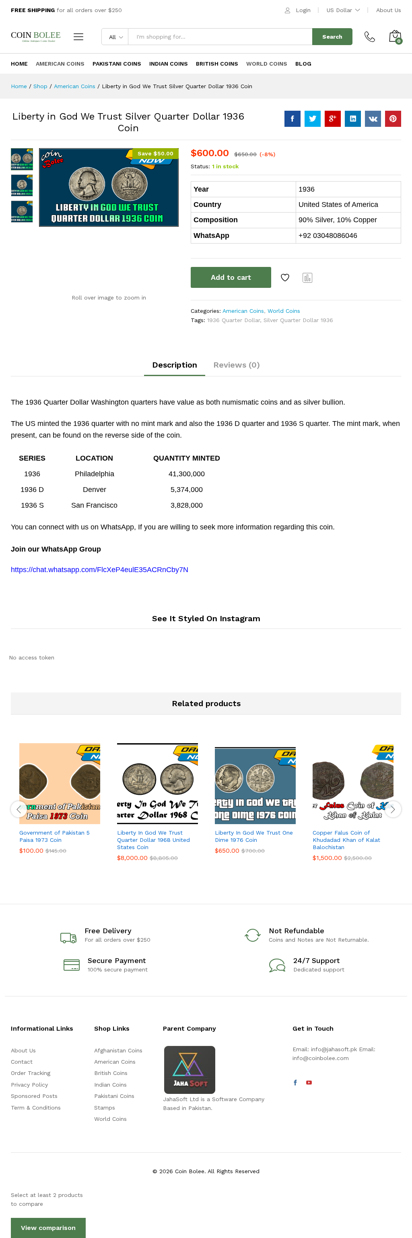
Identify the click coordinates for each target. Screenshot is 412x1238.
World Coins (266, 63)
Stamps (104, 1107)
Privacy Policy (29, 1084)
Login (303, 10)
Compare (308, 277)
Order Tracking (30, 1073)
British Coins (217, 63)
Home (19, 63)
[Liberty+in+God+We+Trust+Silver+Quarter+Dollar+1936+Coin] (313, 119)
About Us (388, 10)
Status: (200, 166)
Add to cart (231, 277)
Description (174, 365)
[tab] (174, 368)
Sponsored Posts (34, 1096)
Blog (303, 63)
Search (332, 36)
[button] (40, 819)
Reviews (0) (236, 365)
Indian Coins (168, 63)
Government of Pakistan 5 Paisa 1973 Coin (54, 836)
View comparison (48, 1228)
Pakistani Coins (117, 63)
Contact (22, 1061)
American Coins (60, 63)
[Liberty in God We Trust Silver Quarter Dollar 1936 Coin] (292, 119)
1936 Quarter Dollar (233, 320)
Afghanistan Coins (118, 1050)
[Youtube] (309, 1083)
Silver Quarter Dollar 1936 (298, 320)
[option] (60, 804)
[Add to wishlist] (286, 277)
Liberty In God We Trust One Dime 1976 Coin (254, 836)
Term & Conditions (36, 1107)
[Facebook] (295, 1083)
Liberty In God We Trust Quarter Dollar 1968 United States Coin (153, 839)
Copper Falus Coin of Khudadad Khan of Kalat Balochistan (346, 839)
